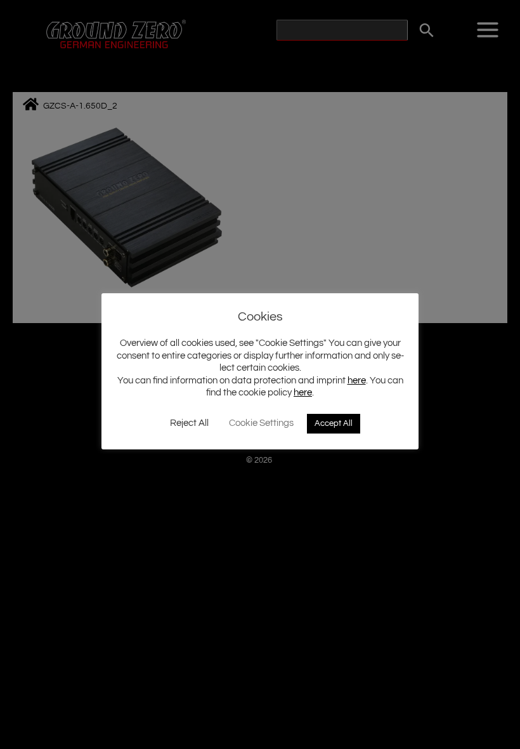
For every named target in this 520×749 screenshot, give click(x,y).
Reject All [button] (189, 423)
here (357, 380)
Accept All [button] (334, 423)
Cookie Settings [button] (261, 423)
